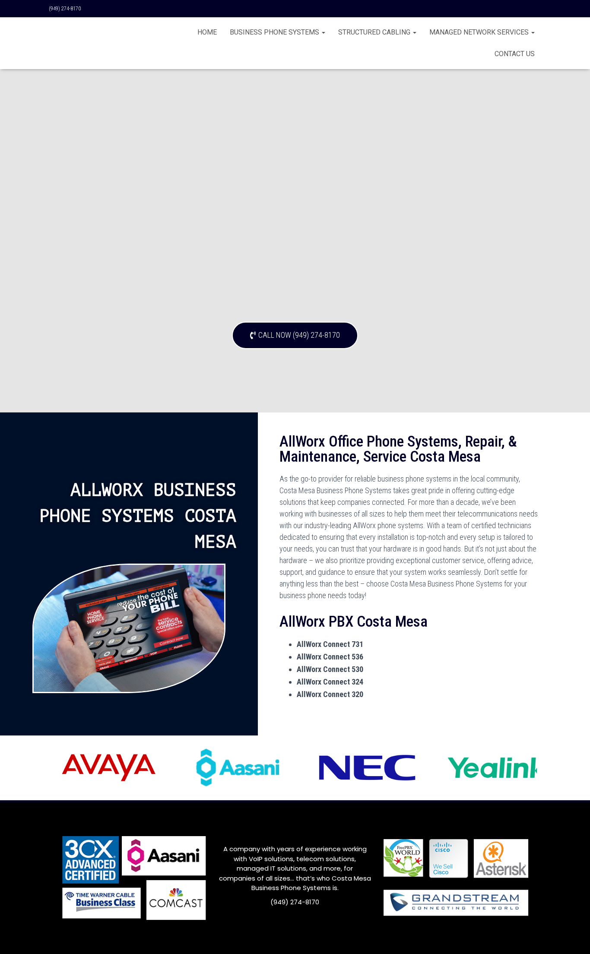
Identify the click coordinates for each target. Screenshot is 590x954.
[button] (295, 335)
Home (207, 32)
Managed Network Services (479, 32)
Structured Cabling (375, 32)
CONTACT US (515, 54)
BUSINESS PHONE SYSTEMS (275, 32)
